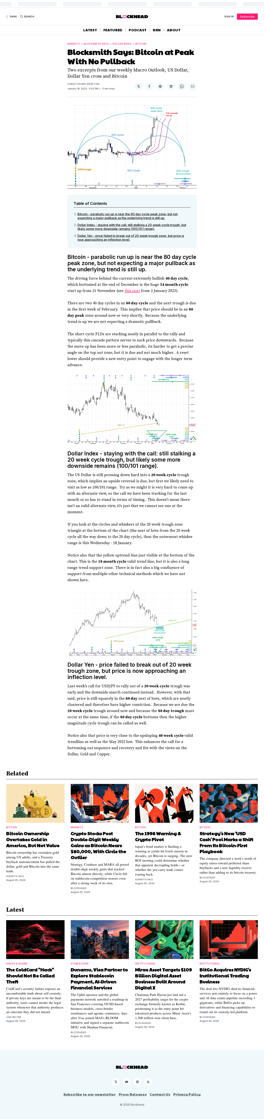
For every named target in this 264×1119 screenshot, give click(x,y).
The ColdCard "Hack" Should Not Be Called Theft (30, 975)
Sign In (229, 16)
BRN (157, 29)
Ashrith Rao (15, 876)
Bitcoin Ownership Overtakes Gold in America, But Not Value (33, 839)
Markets (73, 43)
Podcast (138, 29)
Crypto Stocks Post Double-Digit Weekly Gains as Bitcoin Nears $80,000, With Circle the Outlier (98, 845)
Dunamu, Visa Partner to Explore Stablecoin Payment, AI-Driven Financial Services (99, 978)
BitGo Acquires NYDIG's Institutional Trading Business (225, 975)
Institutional (145, 963)
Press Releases (133, 1094)
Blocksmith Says (96, 43)
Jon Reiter (13, 1017)
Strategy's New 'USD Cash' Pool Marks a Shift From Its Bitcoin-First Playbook (226, 842)
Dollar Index (122, 43)
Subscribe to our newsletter (89, 1094)
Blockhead (79, 888)
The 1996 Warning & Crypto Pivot (158, 836)
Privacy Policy (187, 1094)
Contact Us (160, 1094)
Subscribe (247, 16)
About (174, 29)
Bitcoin (140, 43)
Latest (90, 29)
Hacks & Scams (17, 963)
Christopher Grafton (83, 84)
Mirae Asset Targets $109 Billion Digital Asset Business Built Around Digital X (163, 978)
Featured (113, 29)
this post (132, 290)
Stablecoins (80, 963)
